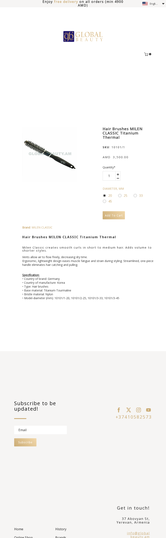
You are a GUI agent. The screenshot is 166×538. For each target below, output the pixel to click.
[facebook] (118, 410)
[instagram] (138, 410)
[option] (49, 154)
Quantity (109, 167)
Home (18, 529)
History (60, 529)
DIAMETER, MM (113, 189)
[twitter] (128, 410)
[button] (153, 3)
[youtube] (148, 410)
